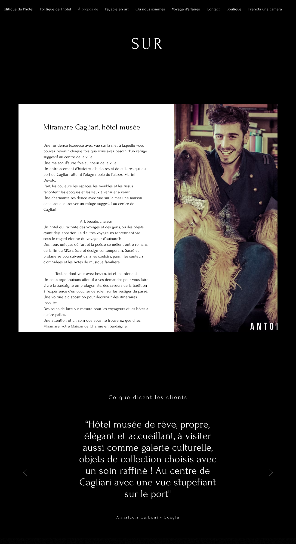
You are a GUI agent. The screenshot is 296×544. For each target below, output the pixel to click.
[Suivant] (271, 473)
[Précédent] (25, 473)
